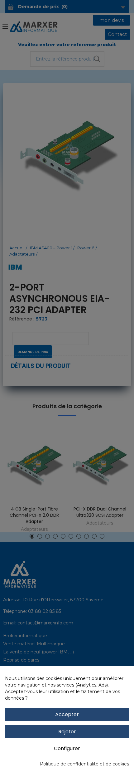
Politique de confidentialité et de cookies (84, 764)
